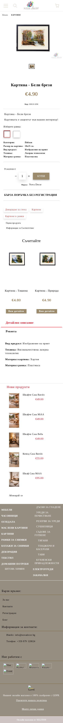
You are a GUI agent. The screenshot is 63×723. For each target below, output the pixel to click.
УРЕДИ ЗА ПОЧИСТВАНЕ (43, 514)
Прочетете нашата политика (31, 700)
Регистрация (9, 613)
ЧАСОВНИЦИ (9, 516)
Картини (36, 209)
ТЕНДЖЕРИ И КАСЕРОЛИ (45, 548)
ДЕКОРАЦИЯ (9, 552)
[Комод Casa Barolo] (14, 459)
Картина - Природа (47, 290)
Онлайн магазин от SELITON (31, 720)
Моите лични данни (33, 709)
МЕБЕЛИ (6, 510)
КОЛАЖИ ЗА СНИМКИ (15, 546)
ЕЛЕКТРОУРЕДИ (43, 569)
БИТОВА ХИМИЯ (14, 569)
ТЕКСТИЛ (7, 558)
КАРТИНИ (15, 15)
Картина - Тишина (16, 290)
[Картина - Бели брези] (31, 58)
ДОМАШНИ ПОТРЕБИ (15, 564)
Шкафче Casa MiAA (33, 414)
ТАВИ (41, 554)
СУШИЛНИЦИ (44, 526)
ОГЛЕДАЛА (8, 522)
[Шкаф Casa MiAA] (14, 479)
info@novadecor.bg (25, 635)
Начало (5, 15)
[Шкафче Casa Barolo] (14, 400)
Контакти (8, 606)
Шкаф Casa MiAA (32, 473)
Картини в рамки (14, 216)
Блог (5, 620)
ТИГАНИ (43, 540)
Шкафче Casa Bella (33, 434)
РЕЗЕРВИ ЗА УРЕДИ (48, 521)
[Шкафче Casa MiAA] (14, 420)
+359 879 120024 (26, 641)
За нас (6, 600)
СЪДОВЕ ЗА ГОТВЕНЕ (42, 533)
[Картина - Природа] (46, 268)
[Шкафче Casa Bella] (14, 440)
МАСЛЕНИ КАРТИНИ (14, 528)
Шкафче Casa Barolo (34, 395)
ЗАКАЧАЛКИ (40, 575)
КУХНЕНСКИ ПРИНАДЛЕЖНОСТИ (47, 562)
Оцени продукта (13, 223)
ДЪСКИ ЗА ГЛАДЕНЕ (48, 507)
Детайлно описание (20, 322)
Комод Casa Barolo (33, 454)
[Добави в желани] (54, 167)
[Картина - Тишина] (16, 268)
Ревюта (11, 331)
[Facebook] (6, 648)
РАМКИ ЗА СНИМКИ (14, 540)
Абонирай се (16, 495)
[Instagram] (13, 648)
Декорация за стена (15, 209)
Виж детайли (16, 311)
